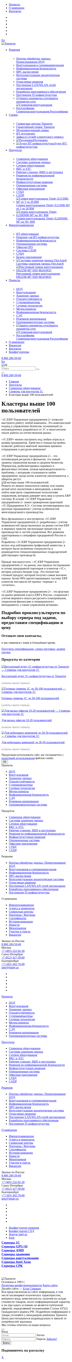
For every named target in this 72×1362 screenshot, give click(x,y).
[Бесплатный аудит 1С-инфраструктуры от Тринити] (36, 669)
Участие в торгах (19, 931)
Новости (14, 924)
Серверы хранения (15, 1254)
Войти (6, 1343)
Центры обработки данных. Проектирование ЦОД (33, 60)
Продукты (15, 150)
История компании (21, 921)
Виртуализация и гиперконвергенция (40, 65)
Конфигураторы (19, 351)
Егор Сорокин (32, 1288)
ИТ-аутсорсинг (25, 133)
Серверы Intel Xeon (16, 1262)
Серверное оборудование (32, 158)
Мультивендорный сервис (32, 130)
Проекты (14, 4)
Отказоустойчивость (29, 299)
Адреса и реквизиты (22, 908)
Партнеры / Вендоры (22, 914)
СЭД (19, 315)
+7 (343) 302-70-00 (13, 964)
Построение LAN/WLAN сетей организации (37, 885)
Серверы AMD (12, 1250)
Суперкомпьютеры (28, 302)
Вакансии (15, 345)
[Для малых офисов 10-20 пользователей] (36, 714)
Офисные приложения (30, 188)
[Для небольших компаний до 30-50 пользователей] (36, 736)
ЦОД (19, 289)
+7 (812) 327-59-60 (13, 957)
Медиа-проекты (26, 308)
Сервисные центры (21, 911)
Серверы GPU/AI (14, 1246)
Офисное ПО (24, 247)
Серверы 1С (10, 1242)
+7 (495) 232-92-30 (13, 950)
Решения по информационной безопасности (37, 833)
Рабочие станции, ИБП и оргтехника (39, 172)
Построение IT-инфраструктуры (36, 94)
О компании (16, 7)
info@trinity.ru (10, 967)
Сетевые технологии (29, 305)
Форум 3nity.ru (18, 1234)
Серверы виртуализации (20, 1258)
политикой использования (18, 758)
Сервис (13, 114)
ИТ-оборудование (27, 233)
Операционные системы (31, 185)
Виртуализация (26, 292)
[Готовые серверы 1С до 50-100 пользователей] (36, 691)
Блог (12, 1237)
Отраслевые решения (29, 81)
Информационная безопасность (36, 68)
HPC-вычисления (27, 71)
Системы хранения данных (33, 162)
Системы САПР (26, 250)
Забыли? (51, 1338)
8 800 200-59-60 (11, 358)
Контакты (15, 11)
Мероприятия (17, 928)
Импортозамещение (21, 225)
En (3, 40)
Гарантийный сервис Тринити (35, 126)
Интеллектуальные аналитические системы (36, 879)
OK (4, 761)
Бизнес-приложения (29, 257)
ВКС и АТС (23, 168)
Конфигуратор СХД (21, 1231)
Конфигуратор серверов (24, 1227)
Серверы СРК (12, 1266)
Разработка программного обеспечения (41, 91)
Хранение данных (27, 295)
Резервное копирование (31, 318)
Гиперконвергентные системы (35, 322)
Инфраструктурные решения (34, 182)
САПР (20, 195)
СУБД (20, 192)
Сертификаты (17, 918)
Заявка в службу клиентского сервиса (40, 136)
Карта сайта (50, 1285)
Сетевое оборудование (30, 165)
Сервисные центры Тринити (34, 123)
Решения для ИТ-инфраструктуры (37, 237)
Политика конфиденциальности (21, 1285)
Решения (14, 49)
